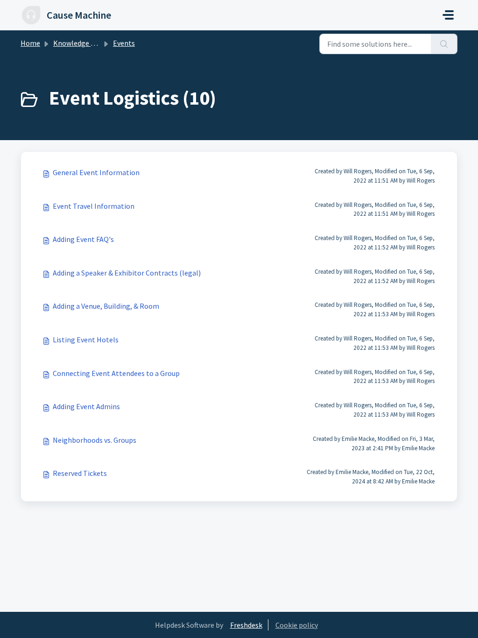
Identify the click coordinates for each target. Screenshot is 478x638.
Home (30, 43)
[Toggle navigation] (448, 15)
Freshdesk (246, 625)
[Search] (444, 44)
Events (124, 43)
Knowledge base (79, 43)
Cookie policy (296, 625)
